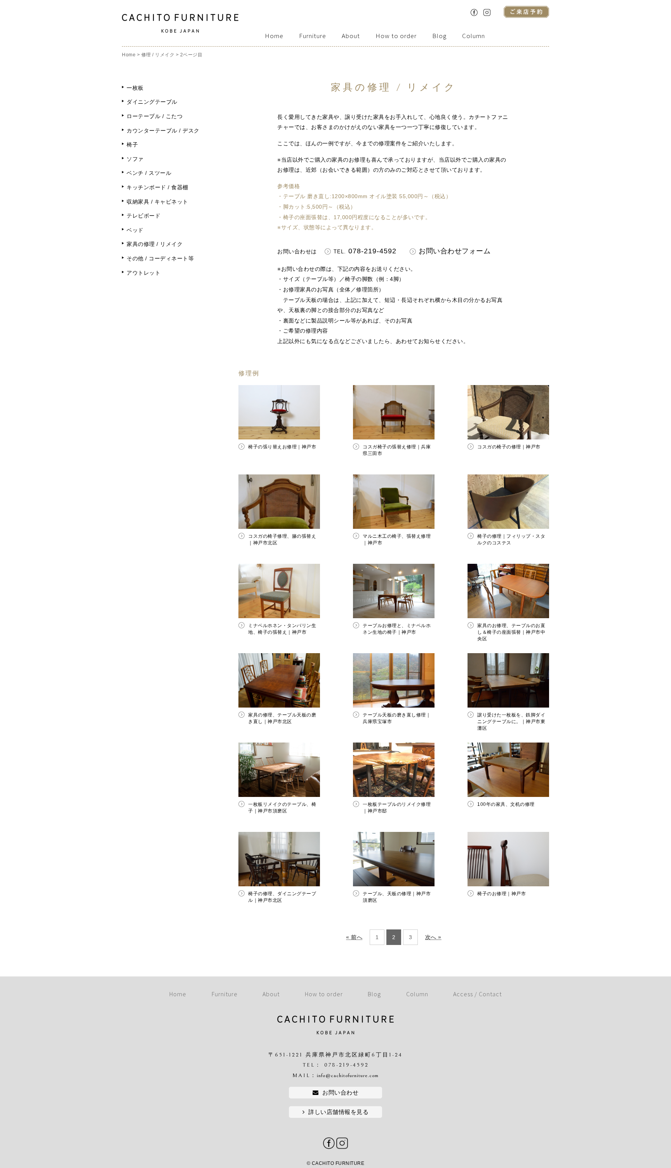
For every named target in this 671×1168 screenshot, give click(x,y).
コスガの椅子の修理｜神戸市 (509, 447)
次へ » (433, 937)
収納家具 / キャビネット (157, 202)
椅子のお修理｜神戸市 (501, 893)
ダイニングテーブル (152, 102)
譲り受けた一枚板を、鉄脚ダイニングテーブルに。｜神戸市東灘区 (511, 721)
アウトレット (143, 273)
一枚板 (135, 88)
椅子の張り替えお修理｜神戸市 (282, 447)
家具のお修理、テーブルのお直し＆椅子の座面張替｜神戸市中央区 (511, 632)
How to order (396, 35)
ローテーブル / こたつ (155, 116)
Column (473, 35)
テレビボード (143, 216)
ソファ (135, 159)
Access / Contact (477, 994)
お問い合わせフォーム (454, 251)
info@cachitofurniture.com (348, 1075)
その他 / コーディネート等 (160, 258)
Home (274, 35)
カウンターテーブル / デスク (163, 130)
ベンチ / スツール (149, 173)
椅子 (132, 144)
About (351, 35)
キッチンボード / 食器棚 (157, 187)
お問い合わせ (340, 1092)
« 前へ (354, 937)
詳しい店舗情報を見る (338, 1112)
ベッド (135, 230)
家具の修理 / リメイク (155, 244)
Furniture (312, 35)
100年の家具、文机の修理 (506, 804)
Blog (439, 35)
